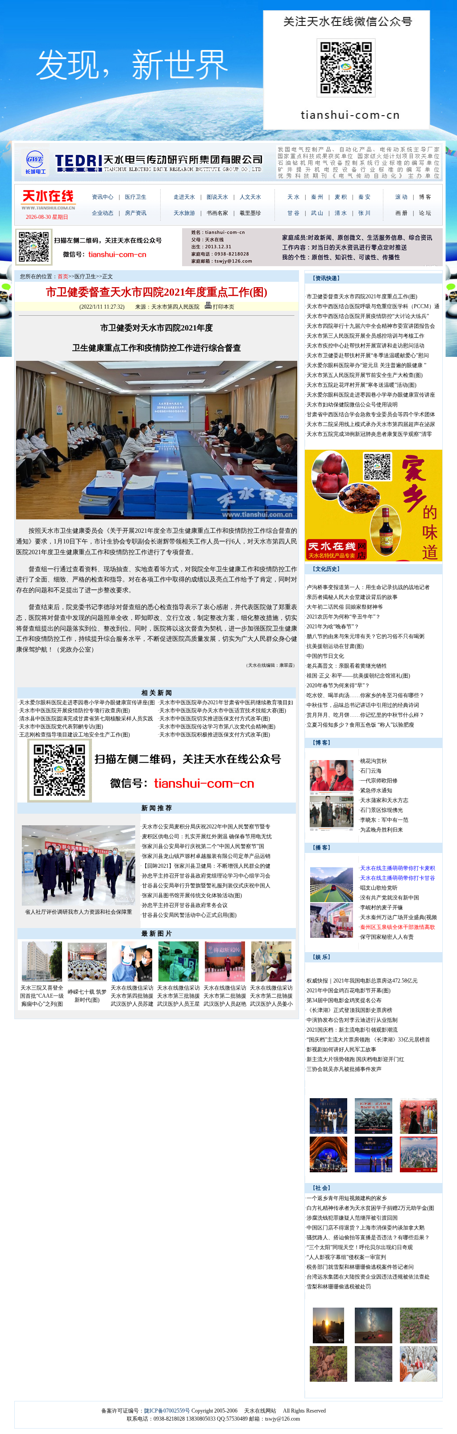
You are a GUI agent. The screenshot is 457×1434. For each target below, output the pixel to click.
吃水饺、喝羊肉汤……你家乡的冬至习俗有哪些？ (365, 695)
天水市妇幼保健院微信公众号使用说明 (352, 404)
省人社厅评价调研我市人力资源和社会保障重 (78, 912)
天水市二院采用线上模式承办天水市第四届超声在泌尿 (371, 424)
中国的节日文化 (325, 656)
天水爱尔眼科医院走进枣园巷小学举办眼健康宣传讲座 (371, 395)
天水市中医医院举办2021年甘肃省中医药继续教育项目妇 (226, 702)
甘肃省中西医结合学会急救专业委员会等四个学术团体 (371, 414)
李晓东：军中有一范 (384, 820)
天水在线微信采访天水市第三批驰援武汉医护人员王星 (178, 996)
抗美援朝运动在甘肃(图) (335, 646)
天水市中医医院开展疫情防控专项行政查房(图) (74, 710)
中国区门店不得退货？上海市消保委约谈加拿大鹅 (365, 1228)
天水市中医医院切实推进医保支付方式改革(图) (214, 718)
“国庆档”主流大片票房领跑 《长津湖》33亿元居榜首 (368, 1040)
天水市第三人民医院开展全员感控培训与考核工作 (365, 336)
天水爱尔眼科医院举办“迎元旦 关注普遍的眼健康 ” (366, 365)
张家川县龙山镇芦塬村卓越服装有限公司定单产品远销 (206, 856)
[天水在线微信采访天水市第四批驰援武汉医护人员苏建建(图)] (132, 980)
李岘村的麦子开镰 (381, 907)
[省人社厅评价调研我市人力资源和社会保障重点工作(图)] (78, 904)
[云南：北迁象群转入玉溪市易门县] (373, 1380)
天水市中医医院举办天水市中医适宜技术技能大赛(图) (222, 710)
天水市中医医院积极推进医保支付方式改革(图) (214, 735)
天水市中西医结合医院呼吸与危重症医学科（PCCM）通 (373, 306)
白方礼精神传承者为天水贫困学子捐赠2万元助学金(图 (370, 1208)
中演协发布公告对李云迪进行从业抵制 (352, 1020)
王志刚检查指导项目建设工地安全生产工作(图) (74, 735)
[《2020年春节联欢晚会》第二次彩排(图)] (418, 1170)
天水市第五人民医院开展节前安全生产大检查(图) (365, 375)
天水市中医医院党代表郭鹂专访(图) (61, 726)
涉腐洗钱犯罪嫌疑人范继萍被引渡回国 (352, 1218)
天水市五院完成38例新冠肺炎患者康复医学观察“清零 (369, 434)
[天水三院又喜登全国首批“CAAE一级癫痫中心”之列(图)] (42, 980)
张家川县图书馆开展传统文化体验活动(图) (192, 895)
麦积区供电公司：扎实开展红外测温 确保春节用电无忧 (207, 836)
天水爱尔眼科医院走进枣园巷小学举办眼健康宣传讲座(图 (87, 702)
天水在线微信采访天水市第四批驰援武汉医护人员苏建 (132, 996)
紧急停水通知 (376, 790)
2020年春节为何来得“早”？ (338, 685)
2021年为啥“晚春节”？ (333, 626)
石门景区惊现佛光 (381, 810)
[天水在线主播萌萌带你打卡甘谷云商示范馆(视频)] (331, 936)
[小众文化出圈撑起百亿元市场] (418, 1380)
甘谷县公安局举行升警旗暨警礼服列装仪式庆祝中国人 (206, 885)
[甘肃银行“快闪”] (331, 793)
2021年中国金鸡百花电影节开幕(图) (349, 990)
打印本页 (223, 307)
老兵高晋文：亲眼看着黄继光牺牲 (347, 666)
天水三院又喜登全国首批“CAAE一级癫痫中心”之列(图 (42, 996)
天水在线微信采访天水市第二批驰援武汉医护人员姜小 (271, 996)
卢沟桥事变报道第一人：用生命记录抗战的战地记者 (368, 587)
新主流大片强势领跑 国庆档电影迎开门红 (355, 1059)
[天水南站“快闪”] (331, 829)
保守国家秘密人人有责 (387, 937)
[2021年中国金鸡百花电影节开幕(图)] (328, 1132)
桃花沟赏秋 (373, 761)
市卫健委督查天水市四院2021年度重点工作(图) (362, 296)
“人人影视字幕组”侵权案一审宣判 (346, 1257)
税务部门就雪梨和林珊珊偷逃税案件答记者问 (360, 1267)
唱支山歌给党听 (379, 888)
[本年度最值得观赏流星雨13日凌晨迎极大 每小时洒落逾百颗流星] (373, 1341)
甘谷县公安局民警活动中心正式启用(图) (189, 915)
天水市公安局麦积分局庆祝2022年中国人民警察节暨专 (206, 827)
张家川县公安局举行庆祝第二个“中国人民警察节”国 (203, 846)
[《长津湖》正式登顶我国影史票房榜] (373, 1132)
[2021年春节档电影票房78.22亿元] (418, 1132)
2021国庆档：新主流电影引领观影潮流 (352, 1030)
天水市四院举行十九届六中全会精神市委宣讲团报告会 (371, 326)
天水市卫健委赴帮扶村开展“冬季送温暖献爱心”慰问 (368, 355)
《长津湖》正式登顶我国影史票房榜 (349, 1010)
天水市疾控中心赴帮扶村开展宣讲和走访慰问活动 (365, 346)
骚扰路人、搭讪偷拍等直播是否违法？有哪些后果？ (368, 1237)
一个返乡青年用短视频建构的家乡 (347, 1198)
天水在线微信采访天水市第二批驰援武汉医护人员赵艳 (225, 996)
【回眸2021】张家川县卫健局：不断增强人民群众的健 (206, 866)
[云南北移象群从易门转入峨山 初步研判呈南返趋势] (418, 1341)
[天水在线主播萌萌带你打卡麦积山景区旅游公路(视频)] (331, 900)
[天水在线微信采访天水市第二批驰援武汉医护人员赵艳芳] (225, 980)
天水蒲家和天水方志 (384, 800)
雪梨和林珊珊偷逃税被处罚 (339, 1286)
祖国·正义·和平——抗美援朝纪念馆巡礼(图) (358, 676)
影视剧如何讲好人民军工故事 (341, 1049)
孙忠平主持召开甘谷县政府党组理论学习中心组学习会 (206, 876)
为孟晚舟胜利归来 (381, 830)
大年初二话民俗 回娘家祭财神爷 (345, 607)
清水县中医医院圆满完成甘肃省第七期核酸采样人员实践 (86, 718)
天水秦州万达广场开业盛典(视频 (398, 917)
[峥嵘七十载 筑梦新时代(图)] (87, 980)
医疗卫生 (85, 276)
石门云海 (371, 771)
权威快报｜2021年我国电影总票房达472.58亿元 (362, 981)
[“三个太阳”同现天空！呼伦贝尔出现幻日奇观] (328, 1341)
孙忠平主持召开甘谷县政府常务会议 (185, 905)
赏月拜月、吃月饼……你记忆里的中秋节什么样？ (365, 715)
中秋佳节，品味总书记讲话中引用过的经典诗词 (363, 705)
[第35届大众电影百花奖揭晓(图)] (373, 1170)
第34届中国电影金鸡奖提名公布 (344, 1000)
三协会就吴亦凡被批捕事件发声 (344, 1069)
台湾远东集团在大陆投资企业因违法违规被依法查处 (368, 1277)
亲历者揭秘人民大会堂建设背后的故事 (352, 597)
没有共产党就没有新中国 (389, 898)
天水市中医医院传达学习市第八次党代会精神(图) (217, 726)
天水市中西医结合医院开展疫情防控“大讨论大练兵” (368, 316)
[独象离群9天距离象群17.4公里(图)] (328, 1380)
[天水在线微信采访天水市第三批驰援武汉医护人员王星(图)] (178, 980)
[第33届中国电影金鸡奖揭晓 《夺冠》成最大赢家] (328, 1170)
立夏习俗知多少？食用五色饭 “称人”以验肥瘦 (360, 725)
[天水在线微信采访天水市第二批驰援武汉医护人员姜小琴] (271, 980)
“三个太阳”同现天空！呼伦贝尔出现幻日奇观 (360, 1247)
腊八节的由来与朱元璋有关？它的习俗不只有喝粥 (365, 636)
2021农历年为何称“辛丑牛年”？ (344, 617)
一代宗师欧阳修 (379, 781)
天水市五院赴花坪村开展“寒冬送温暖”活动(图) (361, 385)
